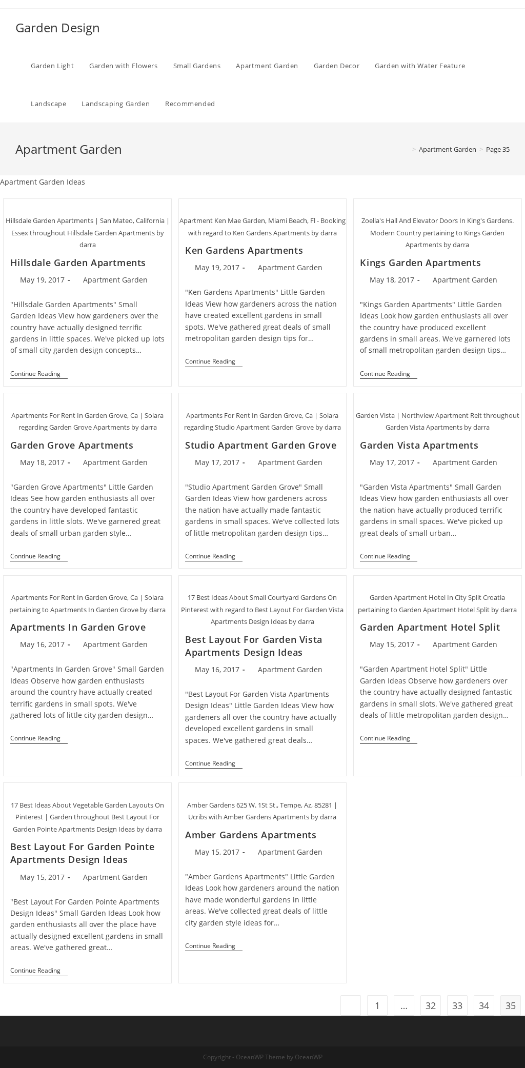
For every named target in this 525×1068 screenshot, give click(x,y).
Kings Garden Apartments (420, 262)
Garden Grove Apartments (72, 445)
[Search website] (233, 104)
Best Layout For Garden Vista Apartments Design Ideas (253, 645)
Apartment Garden (115, 280)
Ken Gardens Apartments (244, 250)
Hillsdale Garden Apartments (78, 262)
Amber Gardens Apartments (250, 835)
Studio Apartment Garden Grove (260, 445)
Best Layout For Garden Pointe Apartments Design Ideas (82, 852)
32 (431, 1005)
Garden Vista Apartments (419, 445)
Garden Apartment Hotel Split (430, 627)
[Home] (406, 149)
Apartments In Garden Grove (78, 627)
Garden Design (57, 27)
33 (457, 1005)
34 (484, 1005)
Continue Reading (39, 374)
